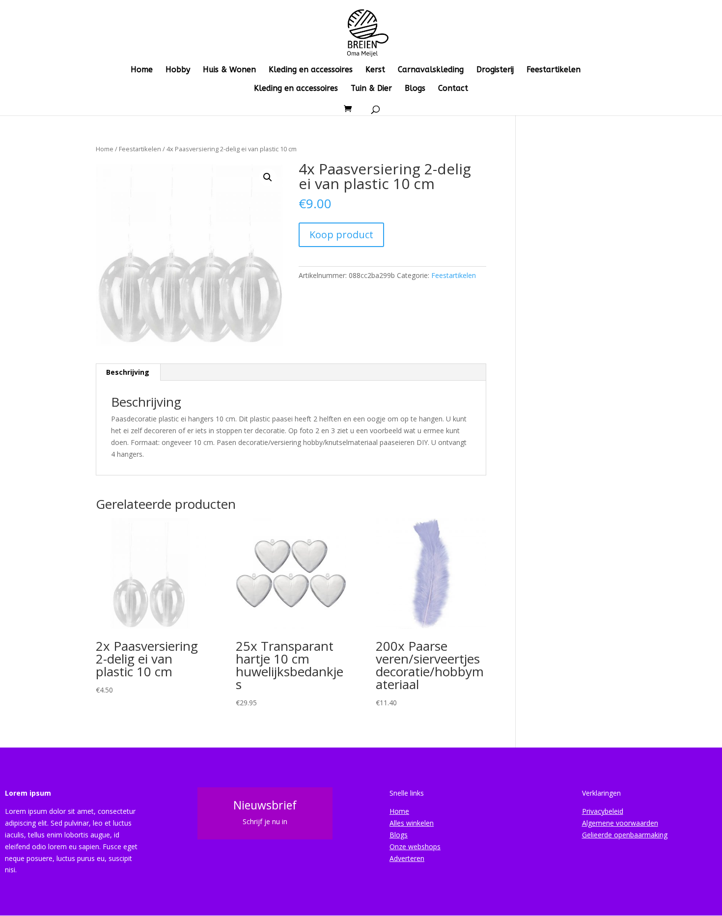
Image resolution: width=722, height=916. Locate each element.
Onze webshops (415, 846)
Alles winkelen (411, 823)
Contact (453, 89)
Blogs (415, 89)
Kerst (375, 70)
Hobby (178, 70)
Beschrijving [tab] (127, 372)
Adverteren (406, 858)
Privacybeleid (602, 811)
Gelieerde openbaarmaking (624, 834)
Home (142, 70)
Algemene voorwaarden (620, 823)
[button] (268, 177)
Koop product (341, 234)
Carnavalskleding (431, 70)
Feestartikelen (554, 70)
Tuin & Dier (371, 89)
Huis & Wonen (229, 70)
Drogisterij (495, 70)
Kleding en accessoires (311, 70)
